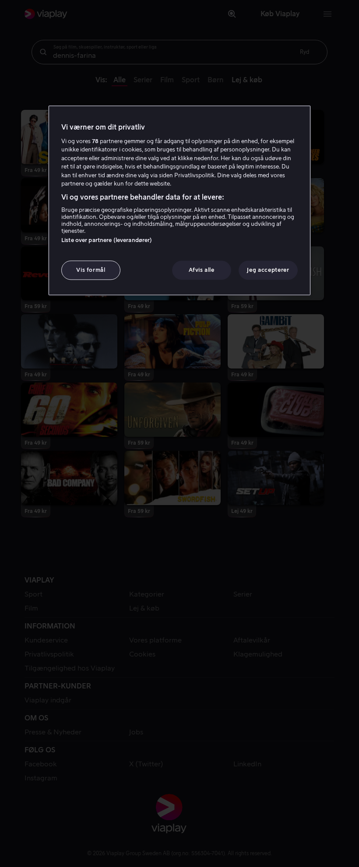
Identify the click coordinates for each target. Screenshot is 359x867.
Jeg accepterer (268, 270)
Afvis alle (202, 270)
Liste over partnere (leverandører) (106, 240)
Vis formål (91, 270)
